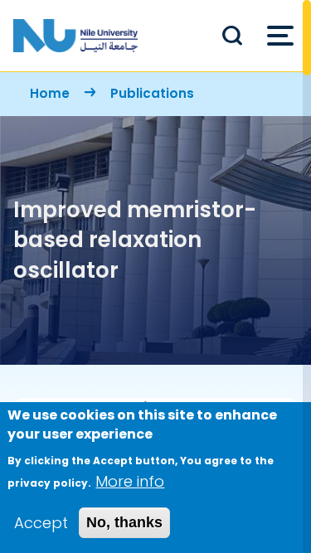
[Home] (75, 35)
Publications (152, 93)
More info (129, 481)
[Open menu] (280, 36)
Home (50, 93)
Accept (41, 522)
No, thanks (124, 522)
